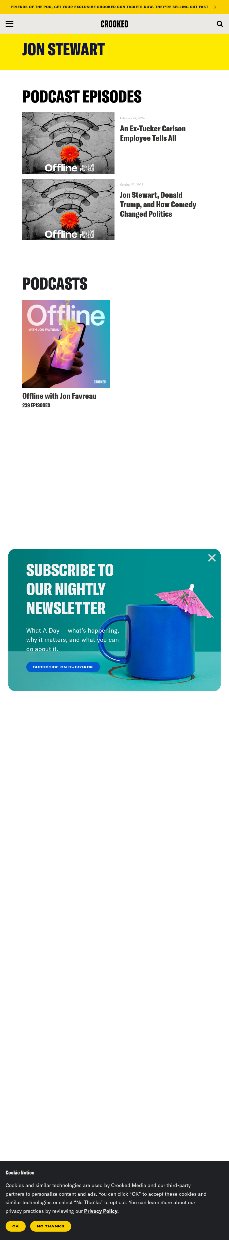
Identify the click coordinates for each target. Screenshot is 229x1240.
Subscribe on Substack (63, 667)
